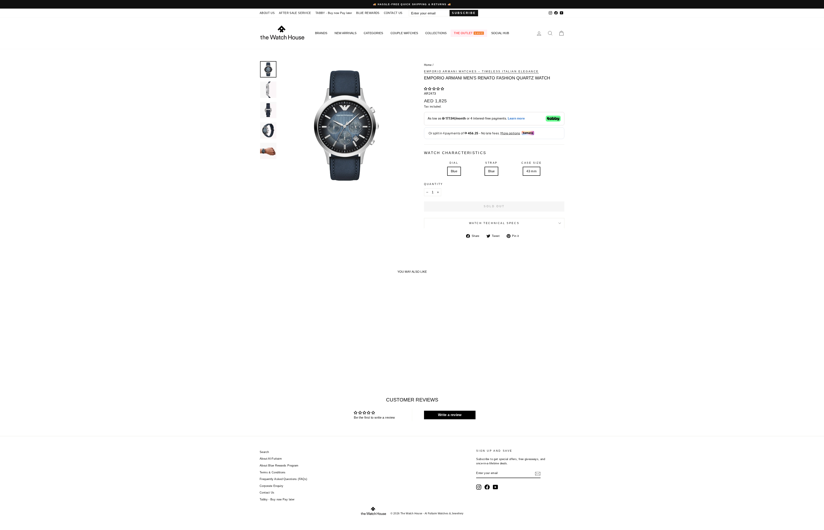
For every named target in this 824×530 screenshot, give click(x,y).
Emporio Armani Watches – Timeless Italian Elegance (481, 71)
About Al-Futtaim (271, 458)
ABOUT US (267, 13)
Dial (454, 162)
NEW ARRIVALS (345, 33)
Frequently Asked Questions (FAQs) (283, 479)
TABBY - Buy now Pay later (333, 13)
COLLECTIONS (436, 33)
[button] (434, 89)
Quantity (433, 184)
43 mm (531, 171)
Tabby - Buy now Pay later (277, 499)
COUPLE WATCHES (404, 33)
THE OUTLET (468, 33)
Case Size (531, 162)
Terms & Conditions (273, 472)
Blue (454, 171)
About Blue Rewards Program (279, 465)
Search (264, 452)
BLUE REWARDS (368, 13)
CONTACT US (393, 13)
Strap (491, 162)
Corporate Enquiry (271, 486)
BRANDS (321, 33)
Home (428, 65)
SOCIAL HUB (500, 33)
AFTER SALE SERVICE (295, 13)
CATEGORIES (373, 33)
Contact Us (267, 492)
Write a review (450, 415)
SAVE (479, 33)
